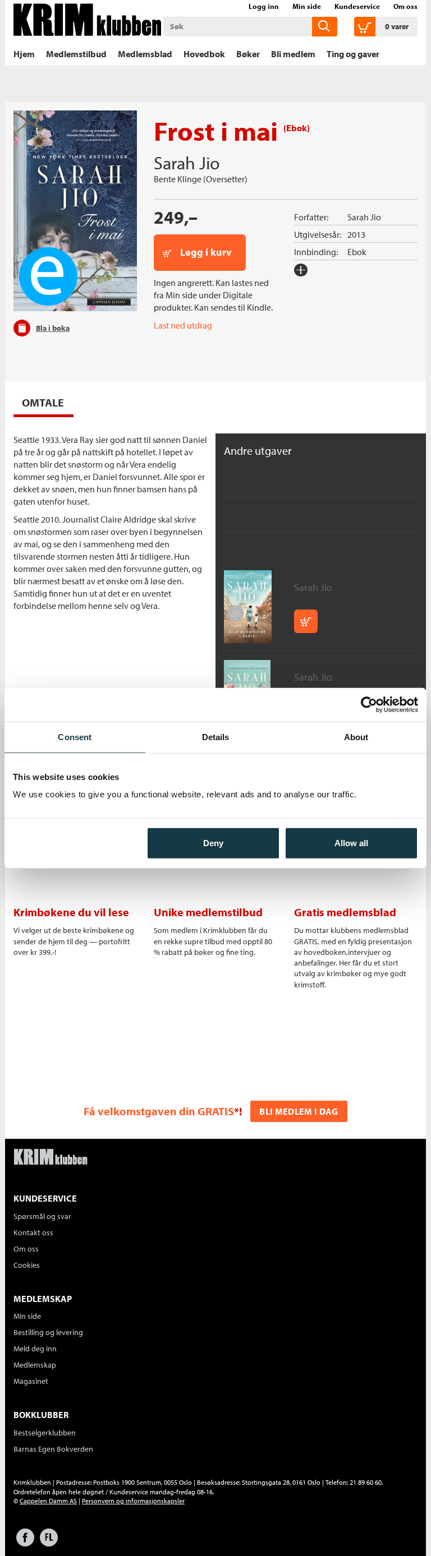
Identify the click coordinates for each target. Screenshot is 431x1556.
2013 (356, 234)
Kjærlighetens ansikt (341, 665)
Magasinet (30, 1381)
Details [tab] (216, 736)
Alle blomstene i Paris (343, 575)
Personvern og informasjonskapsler (133, 1501)
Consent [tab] (74, 736)
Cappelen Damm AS (48, 1501)
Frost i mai (247, 471)
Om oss (405, 6)
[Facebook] (25, 1543)
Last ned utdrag (183, 325)
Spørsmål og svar (42, 1216)
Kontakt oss (33, 1232)
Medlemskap (34, 1365)
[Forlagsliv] (49, 1543)
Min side (306, 6)
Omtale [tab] (43, 402)
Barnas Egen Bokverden (53, 1449)
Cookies (26, 1265)
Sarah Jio (187, 162)
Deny (213, 843)
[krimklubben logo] (50, 1158)
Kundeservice (357, 6)
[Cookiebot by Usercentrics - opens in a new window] (369, 704)
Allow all (351, 843)
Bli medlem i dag (298, 1111)
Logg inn (264, 6)
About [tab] (356, 736)
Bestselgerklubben (44, 1433)
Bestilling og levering (48, 1332)
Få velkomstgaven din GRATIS (159, 1111)
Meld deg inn (35, 1348)
